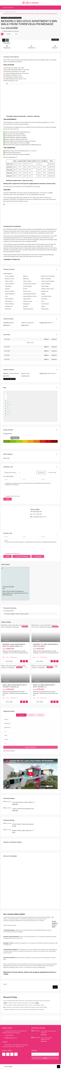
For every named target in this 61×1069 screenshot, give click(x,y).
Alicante (50, 373)
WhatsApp (38, 556)
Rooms (6, 719)
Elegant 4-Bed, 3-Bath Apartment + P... (23, 830)
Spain (54, 373)
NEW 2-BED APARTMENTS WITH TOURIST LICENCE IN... (15, 686)
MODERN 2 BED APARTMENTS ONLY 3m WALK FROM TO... (14, 645)
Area (6, 735)
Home (2, 11)
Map (4, 387)
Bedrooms (7, 723)
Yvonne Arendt (8, 587)
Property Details (8, 319)
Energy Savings (8, 430)
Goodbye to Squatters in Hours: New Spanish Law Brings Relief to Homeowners (23, 1009)
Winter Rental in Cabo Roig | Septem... (23, 824)
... (12, 595)
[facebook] (3, 1054)
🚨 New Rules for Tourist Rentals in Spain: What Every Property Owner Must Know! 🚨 (24, 1007)
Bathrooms (7, 727)
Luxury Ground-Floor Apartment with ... (23, 808)
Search (5, 984)
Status (6, 739)
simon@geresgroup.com (39, 516)
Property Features (9, 269)
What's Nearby (8, 454)
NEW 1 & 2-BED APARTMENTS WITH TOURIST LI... (44, 686)
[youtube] (12, 1054)
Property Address (8, 369)
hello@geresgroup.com (10, 1038)
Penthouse (13, 11)
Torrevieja (15, 31)
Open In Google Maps (9, 379)
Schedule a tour (8, 467)
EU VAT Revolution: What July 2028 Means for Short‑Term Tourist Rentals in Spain (23, 1005)
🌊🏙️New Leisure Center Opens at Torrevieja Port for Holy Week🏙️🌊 (21, 1002)
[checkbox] (4, 496)
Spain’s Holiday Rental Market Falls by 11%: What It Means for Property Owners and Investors (26, 1000)
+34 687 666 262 (8, 1035)
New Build (4, 17)
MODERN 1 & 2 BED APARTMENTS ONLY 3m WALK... (45, 645)
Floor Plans (6, 334)
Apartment (8, 11)
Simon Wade (34, 509)
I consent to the (12, 496)
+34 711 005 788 (37, 514)
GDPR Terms (16, 496)
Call (22, 556)
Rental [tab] (40, 715)
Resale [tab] (31, 715)
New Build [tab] (21, 715)
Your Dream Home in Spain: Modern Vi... (23, 802)
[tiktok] (7, 1054)
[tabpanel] (30, 735)
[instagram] (16, 1054)
